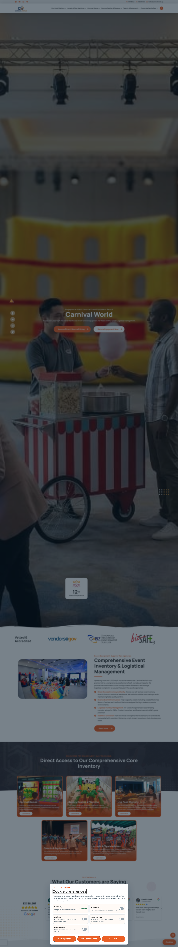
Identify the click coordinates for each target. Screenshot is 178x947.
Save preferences (89, 938)
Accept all (113, 938)
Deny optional (64, 938)
